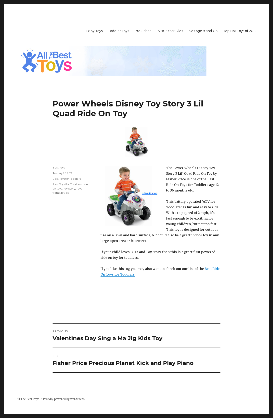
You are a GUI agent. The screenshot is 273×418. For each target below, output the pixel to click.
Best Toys (59, 167)
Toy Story (69, 188)
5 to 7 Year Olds (170, 31)
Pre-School (143, 31)
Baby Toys (94, 31)
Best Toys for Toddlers (67, 178)
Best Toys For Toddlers (67, 184)
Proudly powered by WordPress (64, 399)
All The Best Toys (28, 399)
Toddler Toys (118, 31)
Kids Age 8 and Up (203, 31)
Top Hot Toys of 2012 (239, 31)
